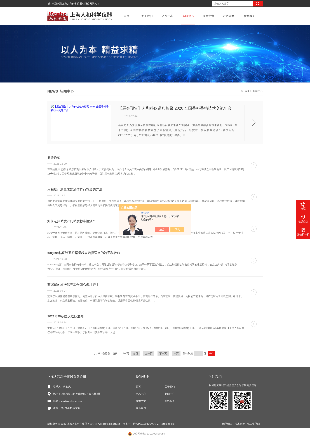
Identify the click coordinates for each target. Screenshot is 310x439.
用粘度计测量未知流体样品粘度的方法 (74, 189)
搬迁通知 (53, 157)
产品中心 (167, 16)
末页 (176, 353)
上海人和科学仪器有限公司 (77, 3)
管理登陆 (227, 423)
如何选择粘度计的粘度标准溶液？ (71, 221)
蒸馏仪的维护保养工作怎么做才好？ (73, 284)
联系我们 (249, 16)
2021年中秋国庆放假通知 (65, 316)
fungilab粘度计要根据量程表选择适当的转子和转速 (83, 253)
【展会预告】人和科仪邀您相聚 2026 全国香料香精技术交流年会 (175, 108)
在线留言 (229, 16)
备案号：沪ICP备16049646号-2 (141, 423)
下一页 (163, 353)
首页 (126, 16)
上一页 (148, 353)
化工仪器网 (253, 423)
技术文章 (208, 16)
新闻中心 (188, 16)
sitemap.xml (168, 423)
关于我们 (147, 16)
